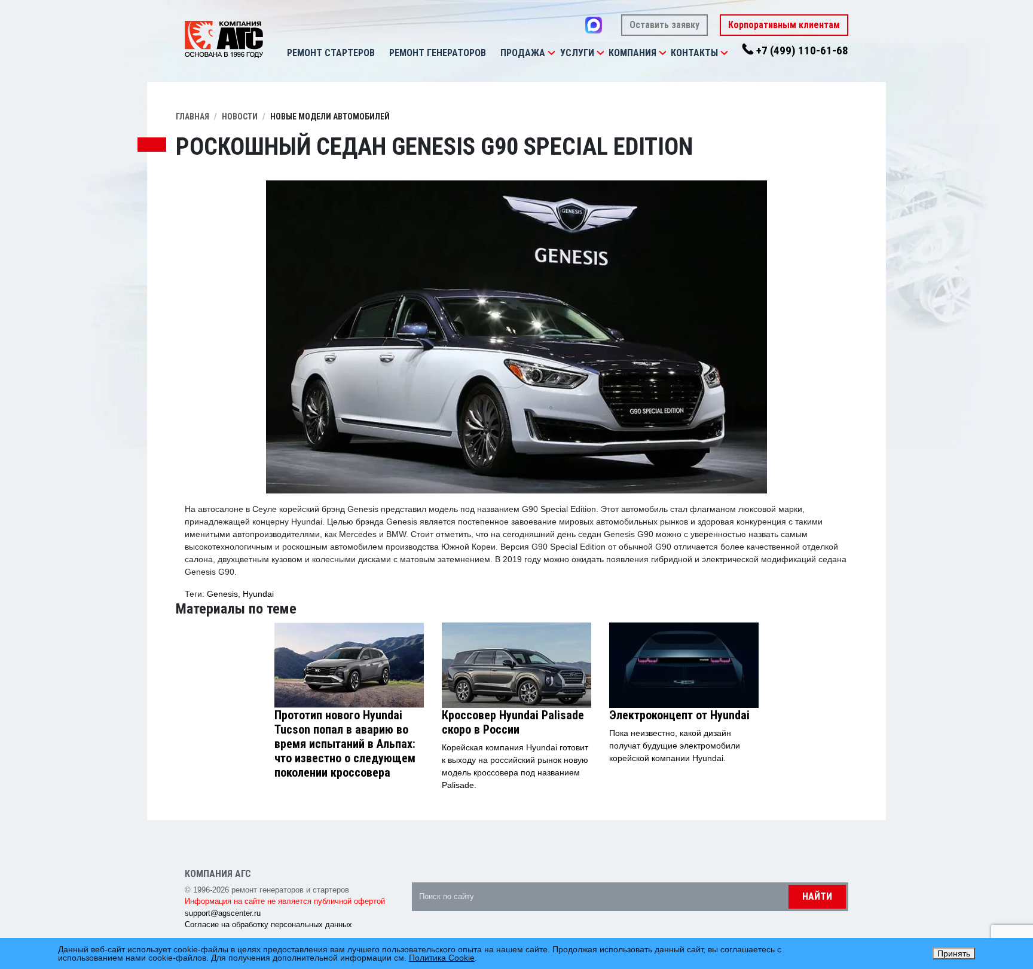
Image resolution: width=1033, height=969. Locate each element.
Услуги (577, 53)
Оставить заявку (664, 24)
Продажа (522, 53)
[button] (551, 53)
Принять (953, 953)
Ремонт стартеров (331, 53)
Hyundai (258, 594)
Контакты (694, 53)
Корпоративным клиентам (784, 24)
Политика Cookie (442, 957)
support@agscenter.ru (223, 913)
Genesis (222, 594)
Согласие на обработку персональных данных (268, 924)
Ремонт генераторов (437, 53)
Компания (632, 53)
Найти (817, 896)
